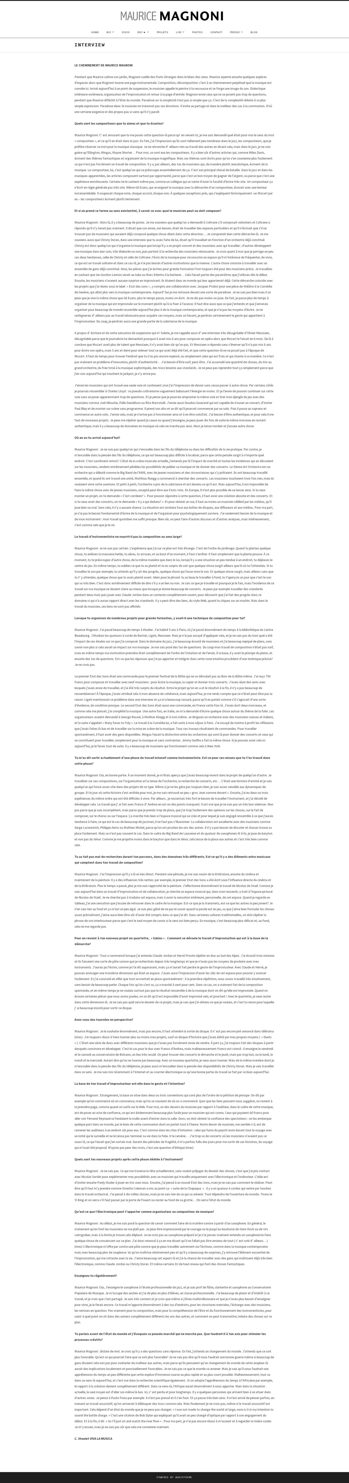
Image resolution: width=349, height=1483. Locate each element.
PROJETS (162, 32)
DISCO (126, 32)
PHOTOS (197, 32)
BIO (112, 32)
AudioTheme (183, 1477)
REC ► (145, 32)
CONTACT (216, 32)
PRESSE (238, 32)
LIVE (182, 32)
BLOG (254, 32)
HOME (95, 32)
